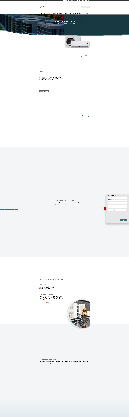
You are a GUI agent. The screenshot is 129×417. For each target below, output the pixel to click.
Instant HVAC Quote (4, 209)
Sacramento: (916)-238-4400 (85, 0)
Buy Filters (14, 209)
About (44, 13)
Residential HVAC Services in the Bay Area (51, 13)
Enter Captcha (116, 208)
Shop (82, 13)
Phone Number (110, 199)
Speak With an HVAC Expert (44, 91)
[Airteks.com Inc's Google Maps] (39, 0)
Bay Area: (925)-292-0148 (66, 0)
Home (42, 13)
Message (109, 204)
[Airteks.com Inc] (42, 6)
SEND (123, 220)
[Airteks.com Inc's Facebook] (40, 0)
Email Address (110, 201)
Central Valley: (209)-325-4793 (75, 0)
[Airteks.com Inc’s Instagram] (41, 0)
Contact (87, 13)
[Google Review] (45, 302)
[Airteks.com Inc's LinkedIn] (42, 0)
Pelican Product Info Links (75, 13)
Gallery (84, 13)
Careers (80, 13)
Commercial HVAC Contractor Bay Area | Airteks (62, 13)
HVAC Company (70, 13)
